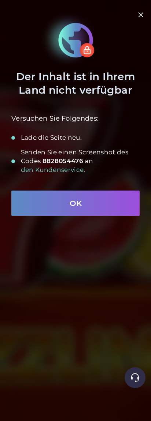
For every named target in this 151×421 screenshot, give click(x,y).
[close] (141, 15)
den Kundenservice (52, 169)
